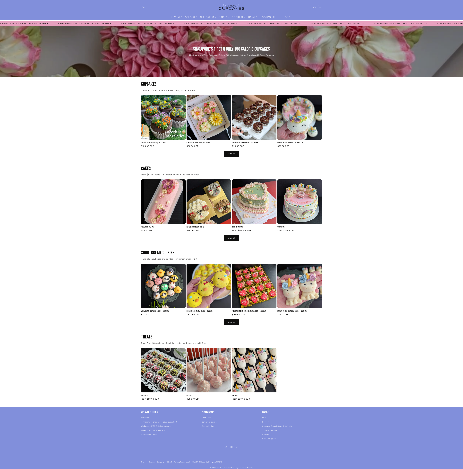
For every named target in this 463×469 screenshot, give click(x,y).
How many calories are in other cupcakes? (159, 422)
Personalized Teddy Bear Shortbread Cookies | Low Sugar (249, 311)
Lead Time (206, 417)
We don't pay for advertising (153, 430)
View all (231, 154)
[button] (143, 7)
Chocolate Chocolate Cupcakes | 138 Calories (245, 143)
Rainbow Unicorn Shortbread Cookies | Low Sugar (292, 311)
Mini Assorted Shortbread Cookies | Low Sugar (155, 311)
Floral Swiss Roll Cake (147, 227)
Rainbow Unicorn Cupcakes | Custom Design (290, 143)
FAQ (264, 417)
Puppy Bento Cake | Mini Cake (195, 227)
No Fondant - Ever (149, 434)
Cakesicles (235, 395)
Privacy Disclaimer (270, 439)
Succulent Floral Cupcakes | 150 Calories (153, 143)
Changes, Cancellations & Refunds (277, 426)
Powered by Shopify (245, 468)
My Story (145, 417)
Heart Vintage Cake (237, 227)
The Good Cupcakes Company (227, 468)
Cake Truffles (145, 395)
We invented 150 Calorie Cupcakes (156, 426)
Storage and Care (269, 430)
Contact (265, 434)
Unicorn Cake (281, 227)
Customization (208, 426)
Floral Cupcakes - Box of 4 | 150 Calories (199, 143)
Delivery (265, 422)
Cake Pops (189, 395)
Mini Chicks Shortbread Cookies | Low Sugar (199, 311)
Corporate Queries (209, 422)
